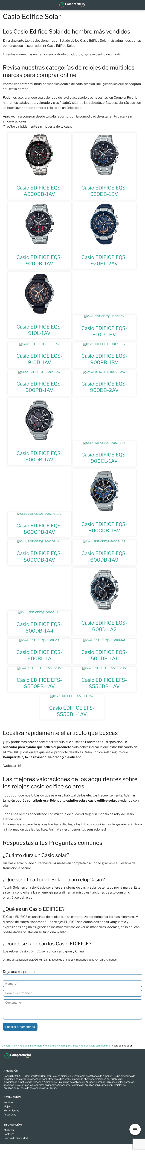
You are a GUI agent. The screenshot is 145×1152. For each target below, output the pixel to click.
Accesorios (10, 1114)
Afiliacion (9, 1129)
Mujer (7, 1106)
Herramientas (11, 1110)
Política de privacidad (16, 1137)
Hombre (8, 1102)
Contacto (9, 1133)
